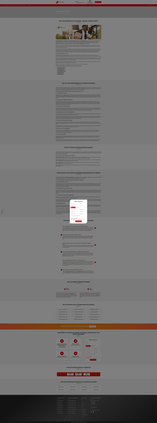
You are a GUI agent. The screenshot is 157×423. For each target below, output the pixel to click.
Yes (79, 218)
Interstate (80, 219)
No (81, 218)
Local (83, 219)
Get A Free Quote (78, 221)
